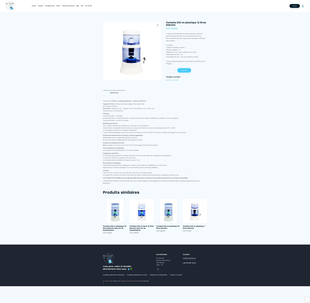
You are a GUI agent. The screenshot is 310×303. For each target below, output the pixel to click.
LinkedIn (176, 80)
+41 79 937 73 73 (189, 263)
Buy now (184, 70)
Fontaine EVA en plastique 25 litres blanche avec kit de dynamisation (114, 228)
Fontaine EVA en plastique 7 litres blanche (194, 227)
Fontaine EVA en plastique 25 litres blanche (168, 227)
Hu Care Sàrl (145, 281)
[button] (158, 25)
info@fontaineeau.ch (189, 258)
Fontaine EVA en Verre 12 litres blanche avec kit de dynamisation (142, 228)
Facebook (169, 80)
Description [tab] (114, 92)
